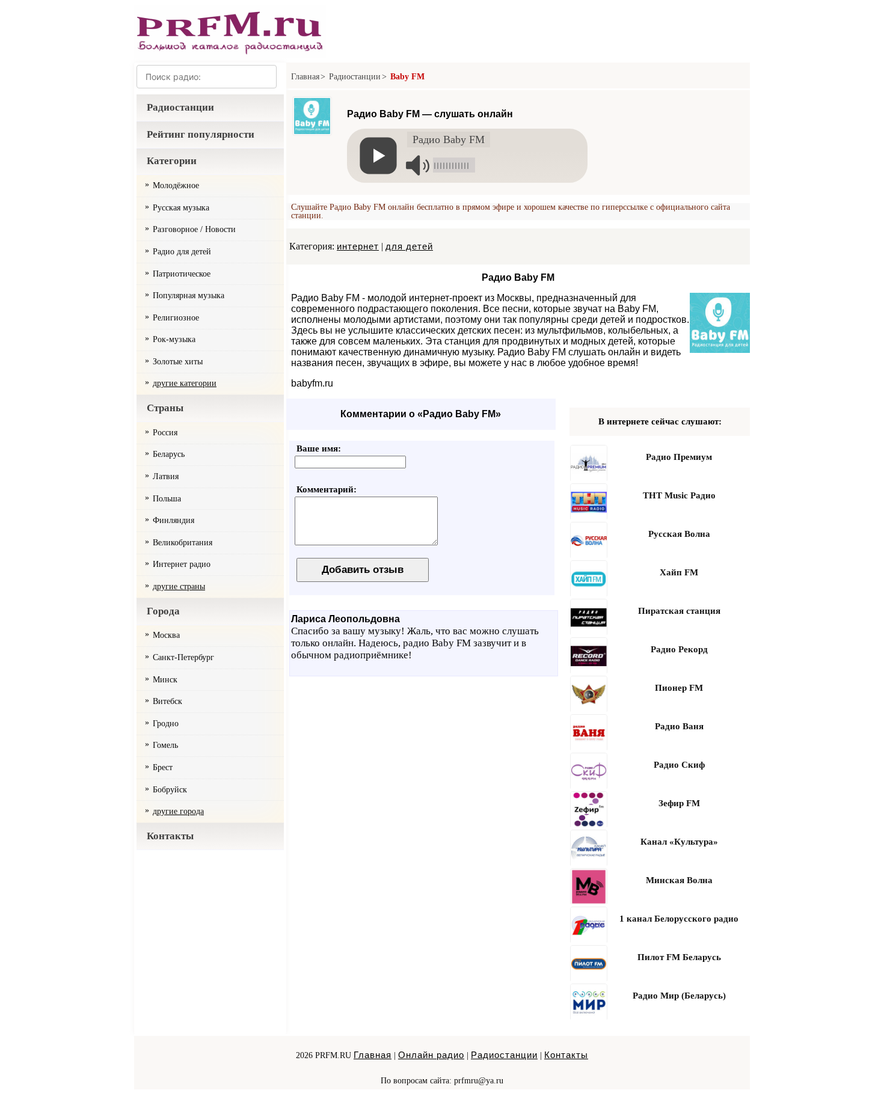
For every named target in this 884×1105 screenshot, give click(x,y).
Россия (165, 432)
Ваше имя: (318, 448)
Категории (172, 161)
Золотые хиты (178, 361)
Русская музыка (181, 207)
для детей (409, 246)
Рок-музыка (174, 339)
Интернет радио (181, 564)
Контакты (170, 836)
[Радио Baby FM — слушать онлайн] (312, 142)
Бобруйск (170, 789)
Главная (305, 76)
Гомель (165, 745)
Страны (165, 408)
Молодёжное (176, 185)
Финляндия (173, 520)
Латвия (166, 476)
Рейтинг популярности (200, 134)
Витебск (167, 701)
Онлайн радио (431, 1055)
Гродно (166, 723)
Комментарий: (326, 489)
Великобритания (182, 542)
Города (163, 611)
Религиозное (176, 317)
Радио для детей (182, 251)
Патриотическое (181, 273)
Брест (163, 767)
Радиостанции (180, 107)
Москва (166, 635)
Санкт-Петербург (183, 657)
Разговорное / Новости (194, 229)
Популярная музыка (188, 295)
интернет (358, 246)
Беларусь (169, 454)
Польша (167, 498)
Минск (165, 679)
